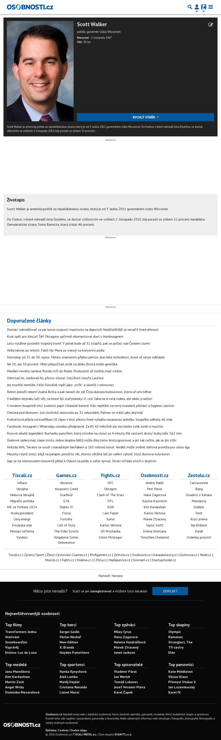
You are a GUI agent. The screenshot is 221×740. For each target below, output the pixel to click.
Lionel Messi (69, 692)
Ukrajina (22, 489)
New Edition (69, 642)
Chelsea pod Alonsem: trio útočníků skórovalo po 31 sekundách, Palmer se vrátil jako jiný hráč (75, 412)
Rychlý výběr (144, 117)
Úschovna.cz (188, 555)
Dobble (199, 507)
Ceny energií (22, 519)
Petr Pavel (154, 489)
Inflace (22, 483)
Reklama (51, 730)
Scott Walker (92, 24)
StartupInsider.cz (164, 560)
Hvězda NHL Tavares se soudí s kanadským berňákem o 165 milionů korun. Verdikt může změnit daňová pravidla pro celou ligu (98, 447)
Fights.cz (110, 475)
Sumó (110, 519)
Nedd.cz (205, 555)
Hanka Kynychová (73, 671)
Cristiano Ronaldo (73, 687)
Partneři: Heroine (110, 576)
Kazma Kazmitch (154, 501)
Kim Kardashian (155, 507)
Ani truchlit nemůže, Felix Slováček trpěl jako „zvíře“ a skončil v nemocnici (60, 385)
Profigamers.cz (100, 555)
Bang (199, 489)
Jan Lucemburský (181, 687)
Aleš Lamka (69, 676)
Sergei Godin (69, 632)
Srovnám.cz (141, 560)
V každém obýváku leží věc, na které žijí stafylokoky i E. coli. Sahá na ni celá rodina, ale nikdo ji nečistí (79, 398)
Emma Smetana (154, 531)
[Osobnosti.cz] (30, 7)
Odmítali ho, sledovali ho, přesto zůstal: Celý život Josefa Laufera (55, 378)
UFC (110, 483)
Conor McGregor (110, 537)
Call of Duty (66, 525)
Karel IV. (174, 692)
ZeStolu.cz (121, 555)
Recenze (66, 483)
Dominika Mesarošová (22, 692)
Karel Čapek (123, 692)
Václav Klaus (178, 676)
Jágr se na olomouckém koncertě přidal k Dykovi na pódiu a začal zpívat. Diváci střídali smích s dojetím (81, 461)
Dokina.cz (84, 560)
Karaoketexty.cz (165, 555)
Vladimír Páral (125, 671)
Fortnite (66, 519)
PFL (110, 501)
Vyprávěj (12, 647)
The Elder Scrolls (66, 531)
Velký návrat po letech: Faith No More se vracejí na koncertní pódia (55, 350)
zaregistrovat (101, 591)
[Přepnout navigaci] (196, 7)
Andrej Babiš (155, 483)
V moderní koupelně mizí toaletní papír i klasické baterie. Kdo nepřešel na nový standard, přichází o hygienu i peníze (90, 405)
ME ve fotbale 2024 (22, 507)
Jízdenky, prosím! (199, 537)
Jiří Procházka (110, 531)
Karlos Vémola (110, 525)
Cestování (63, 555)
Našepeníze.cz (119, 560)
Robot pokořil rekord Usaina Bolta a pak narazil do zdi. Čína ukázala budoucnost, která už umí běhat (79, 392)
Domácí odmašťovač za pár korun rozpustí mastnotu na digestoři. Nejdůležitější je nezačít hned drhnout (83, 329)
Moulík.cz (52, 560)
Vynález (22, 537)
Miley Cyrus (122, 632)
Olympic (174, 632)
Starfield (66, 495)
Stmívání (12, 637)
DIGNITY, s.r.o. (123, 734)
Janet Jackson (124, 652)
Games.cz (66, 475)
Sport (40, 555)
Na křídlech (199, 525)
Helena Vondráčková (130, 642)
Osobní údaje (78, 730)
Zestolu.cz (199, 475)
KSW (110, 507)
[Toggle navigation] (210, 7)
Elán (171, 652)
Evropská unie (22, 525)
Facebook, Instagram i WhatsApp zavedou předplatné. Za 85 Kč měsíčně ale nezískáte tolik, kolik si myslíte (85, 426)
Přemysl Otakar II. (182, 682)
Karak (199, 531)
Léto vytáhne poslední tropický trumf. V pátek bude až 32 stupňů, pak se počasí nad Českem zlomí (78, 343)
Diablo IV (66, 507)
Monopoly (199, 501)
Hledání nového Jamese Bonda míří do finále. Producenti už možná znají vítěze (64, 371)
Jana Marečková (17, 671)
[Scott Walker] (40, 71)
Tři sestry (176, 647)
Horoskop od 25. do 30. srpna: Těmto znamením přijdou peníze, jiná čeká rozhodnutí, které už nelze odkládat (86, 357)
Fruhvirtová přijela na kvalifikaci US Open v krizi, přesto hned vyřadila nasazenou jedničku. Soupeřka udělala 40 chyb (89, 419)
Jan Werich (122, 676)
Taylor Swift (155, 525)
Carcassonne (199, 483)
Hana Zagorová (155, 495)
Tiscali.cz (22, 475)
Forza (66, 513)
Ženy (50, 555)
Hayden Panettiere (74, 652)
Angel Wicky (14, 687)
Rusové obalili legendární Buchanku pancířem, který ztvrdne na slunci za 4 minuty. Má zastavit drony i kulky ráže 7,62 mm (94, 433)
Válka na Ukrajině (22, 495)
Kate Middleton (180, 671)
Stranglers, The (180, 642)
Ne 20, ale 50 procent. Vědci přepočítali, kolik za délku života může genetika (62, 364)
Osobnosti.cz (155, 475)
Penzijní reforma (22, 531)
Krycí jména (198, 519)
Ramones (175, 637)
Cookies (63, 730)
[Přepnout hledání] (189, 7)
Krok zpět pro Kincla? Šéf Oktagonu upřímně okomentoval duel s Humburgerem (65, 336)
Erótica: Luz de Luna (21, 652)
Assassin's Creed (66, 489)
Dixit (199, 513)
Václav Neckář (70, 637)
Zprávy (29, 555)
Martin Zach (14, 682)
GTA (66, 501)
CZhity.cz (100, 560)
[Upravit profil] (210, 24)
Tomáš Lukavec (126, 682)
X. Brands (67, 647)
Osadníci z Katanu (199, 495)
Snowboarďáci (16, 642)
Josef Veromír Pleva (129, 687)
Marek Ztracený (154, 519)
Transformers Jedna (20, 632)
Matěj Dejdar (70, 682)
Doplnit (170, 591)
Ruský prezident (22, 513)
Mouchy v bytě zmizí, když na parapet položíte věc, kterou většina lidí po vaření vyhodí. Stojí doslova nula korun (88, 454)
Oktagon (110, 489)
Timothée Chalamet (154, 537)
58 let (87, 42)
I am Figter (110, 513)
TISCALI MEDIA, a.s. (85, 734)
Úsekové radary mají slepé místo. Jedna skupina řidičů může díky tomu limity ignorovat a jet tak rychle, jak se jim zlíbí (92, 440)
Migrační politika (22, 501)
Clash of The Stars (110, 495)
